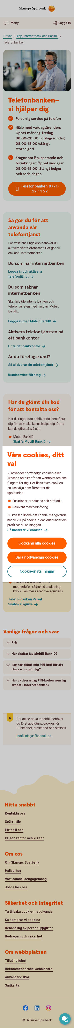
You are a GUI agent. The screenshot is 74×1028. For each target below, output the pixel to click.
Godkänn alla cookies (37, 543)
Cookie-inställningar (37, 571)
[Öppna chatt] (65, 1019)
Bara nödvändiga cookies (37, 557)
